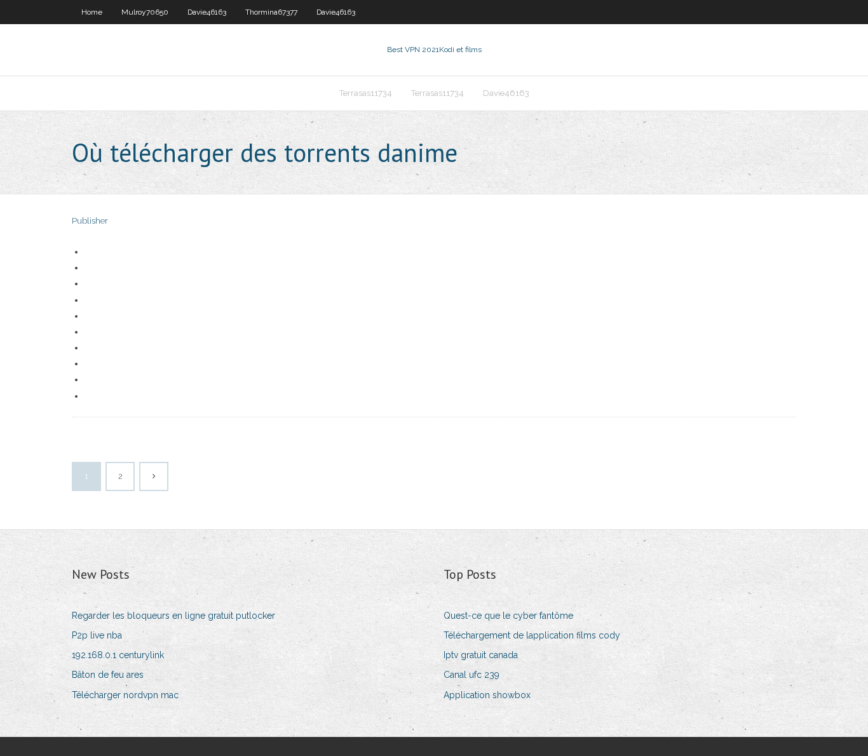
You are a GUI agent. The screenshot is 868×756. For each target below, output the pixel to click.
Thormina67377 (271, 12)
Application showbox (487, 695)
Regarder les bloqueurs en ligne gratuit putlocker (173, 616)
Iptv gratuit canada (481, 655)
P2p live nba (97, 635)
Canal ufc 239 (471, 675)
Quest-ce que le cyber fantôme (508, 616)
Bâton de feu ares (108, 675)
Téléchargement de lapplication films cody (532, 635)
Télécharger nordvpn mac (125, 695)
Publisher (90, 221)
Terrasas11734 (365, 93)
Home (91, 12)
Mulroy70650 (144, 12)
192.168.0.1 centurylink (118, 655)
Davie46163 (206, 12)
